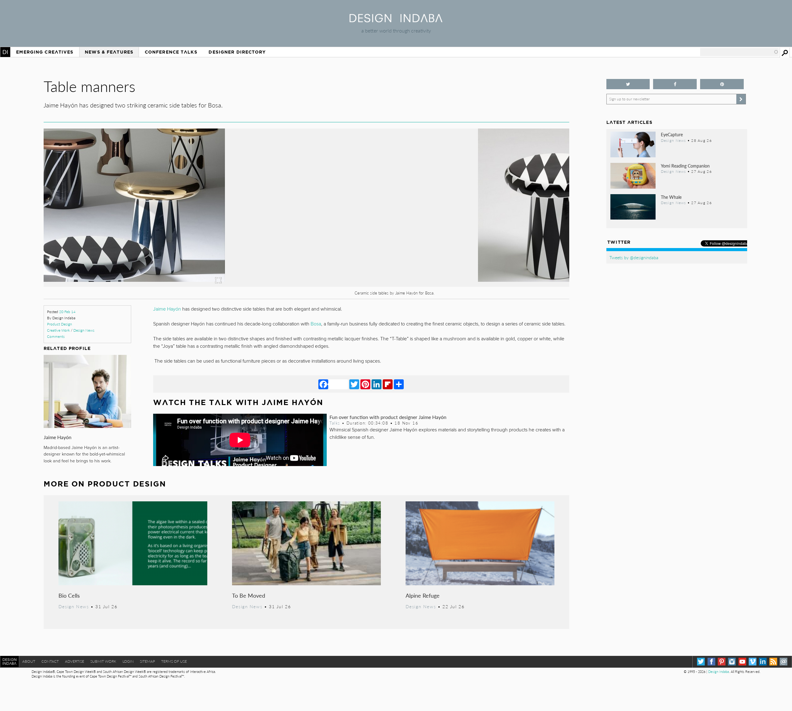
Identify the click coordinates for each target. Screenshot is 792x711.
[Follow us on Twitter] (628, 84)
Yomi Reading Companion (685, 166)
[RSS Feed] (773, 661)
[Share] (399, 384)
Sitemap (147, 661)
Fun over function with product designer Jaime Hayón (387, 417)
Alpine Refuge (423, 595)
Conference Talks (171, 52)
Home (5, 52)
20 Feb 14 (67, 311)
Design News (83, 330)
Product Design (59, 324)
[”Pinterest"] (722, 84)
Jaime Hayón (57, 437)
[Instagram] (732, 661)
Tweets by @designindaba (633, 257)
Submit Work (103, 661)
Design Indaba (718, 671)
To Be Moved (248, 595)
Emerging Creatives (44, 52)
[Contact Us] (783, 661)
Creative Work (58, 330)
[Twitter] (354, 384)
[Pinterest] (365, 384)
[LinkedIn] (376, 384)
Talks (334, 423)
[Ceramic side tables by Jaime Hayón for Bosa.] (306, 284)
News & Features (109, 52)
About (28, 661)
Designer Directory (237, 52)
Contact (50, 661)
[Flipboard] (388, 384)
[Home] (396, 20)
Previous (122, 241)
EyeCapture (672, 134)
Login (128, 661)
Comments (56, 336)
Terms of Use (174, 661)
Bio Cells (69, 595)
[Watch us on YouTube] (742, 661)
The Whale (671, 197)
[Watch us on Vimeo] (752, 661)
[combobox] (739, 52)
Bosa (316, 324)
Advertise (74, 661)
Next (490, 241)
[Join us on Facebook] (675, 84)
